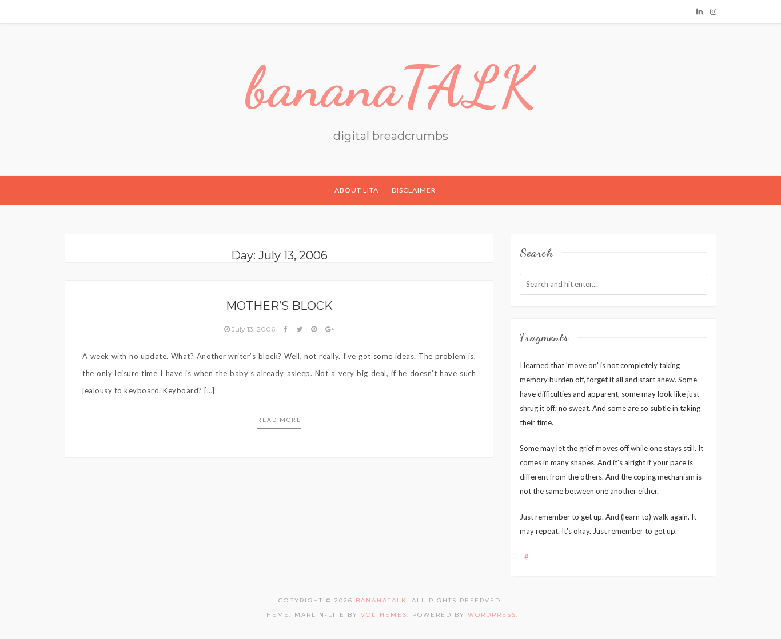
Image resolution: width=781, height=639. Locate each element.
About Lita (356, 190)
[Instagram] (713, 11)
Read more (279, 419)
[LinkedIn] (699, 11)
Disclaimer (414, 190)
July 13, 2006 (253, 329)
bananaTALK (391, 87)
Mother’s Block (279, 306)
